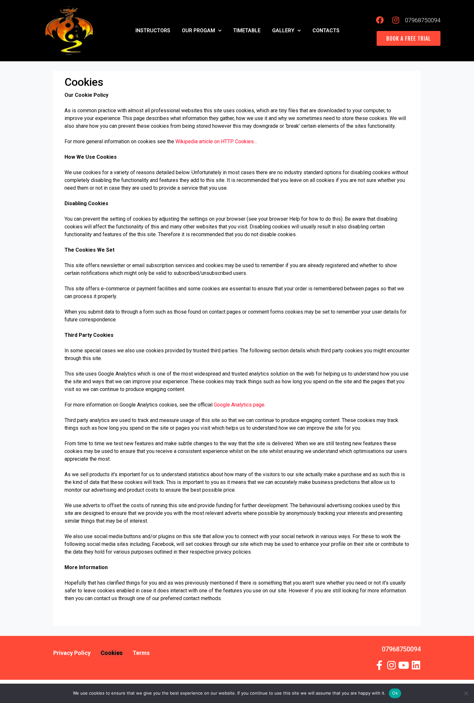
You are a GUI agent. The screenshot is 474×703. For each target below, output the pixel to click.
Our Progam (198, 30)
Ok (395, 693)
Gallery (283, 30)
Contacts (326, 30)
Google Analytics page (239, 405)
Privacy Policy (72, 652)
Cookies (112, 652)
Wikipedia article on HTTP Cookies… (216, 141)
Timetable (247, 30)
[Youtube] (404, 665)
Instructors (152, 30)
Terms (141, 652)
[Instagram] (391, 665)
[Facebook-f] (379, 665)
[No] (466, 693)
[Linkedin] (416, 665)
